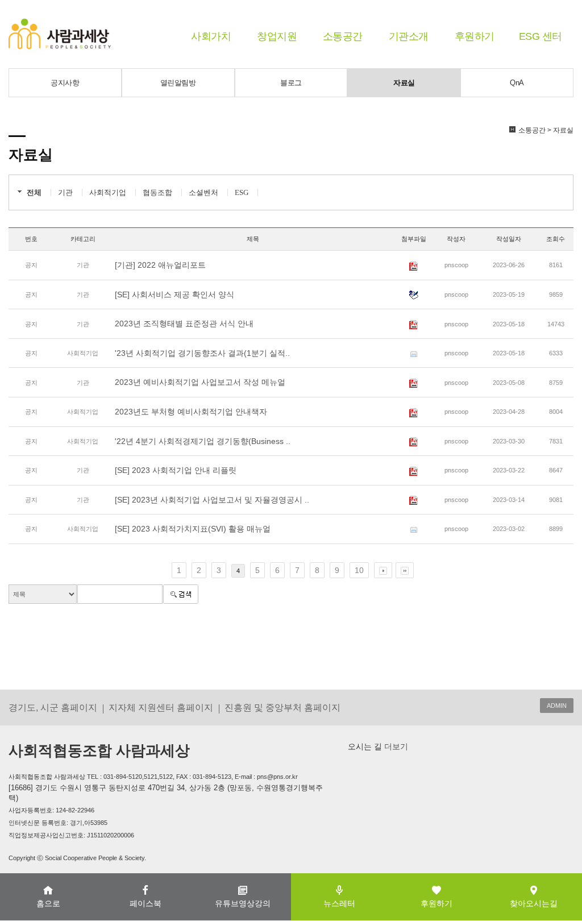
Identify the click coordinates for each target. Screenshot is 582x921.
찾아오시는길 (534, 903)
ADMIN (557, 705)
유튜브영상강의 (243, 903)
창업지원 (277, 36)
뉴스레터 (339, 903)
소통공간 (343, 36)
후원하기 (474, 36)
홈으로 (48, 903)
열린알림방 (178, 82)
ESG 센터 (540, 36)
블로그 (291, 82)
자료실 (404, 82)
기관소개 (409, 36)
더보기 (395, 746)
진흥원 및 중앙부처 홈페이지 (282, 707)
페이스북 (145, 903)
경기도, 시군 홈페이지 (53, 707)
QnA (517, 82)
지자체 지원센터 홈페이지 (161, 707)
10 (359, 570)
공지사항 (65, 82)
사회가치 (211, 36)
